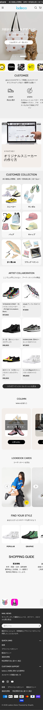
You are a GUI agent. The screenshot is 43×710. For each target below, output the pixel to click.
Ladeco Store (13, 705)
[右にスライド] (36, 486)
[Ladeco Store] (8, 67)
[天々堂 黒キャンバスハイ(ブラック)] (11, 328)
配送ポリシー (6, 653)
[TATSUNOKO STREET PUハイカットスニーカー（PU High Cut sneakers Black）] (11, 292)
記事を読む (16, 442)
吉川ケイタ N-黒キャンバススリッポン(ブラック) (11, 372)
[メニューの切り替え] (2, 7)
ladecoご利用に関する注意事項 (13, 671)
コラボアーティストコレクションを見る (21, 386)
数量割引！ (22, 46)
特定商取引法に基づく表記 (11, 661)
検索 (3, 645)
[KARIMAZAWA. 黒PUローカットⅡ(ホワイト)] (31, 328)
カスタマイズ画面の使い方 (11, 675)
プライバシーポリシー (10, 649)
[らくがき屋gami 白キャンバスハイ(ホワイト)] (31, 358)
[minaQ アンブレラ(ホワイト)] (31, 292)
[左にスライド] (7, 486)
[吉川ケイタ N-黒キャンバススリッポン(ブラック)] (11, 358)
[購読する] (39, 626)
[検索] (35, 7)
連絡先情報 (6, 657)
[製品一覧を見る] (27, 502)
